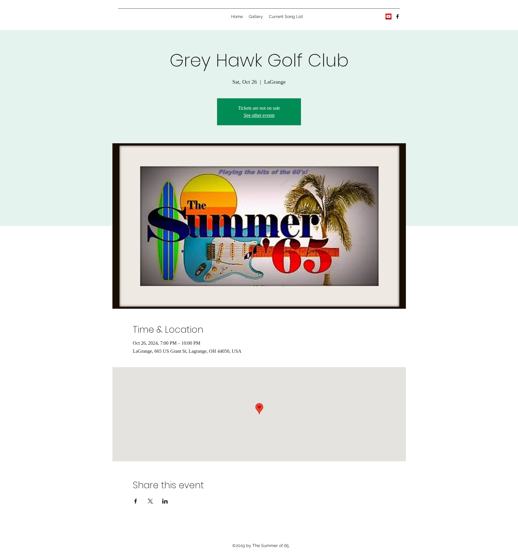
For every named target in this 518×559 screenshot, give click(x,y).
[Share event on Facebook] (135, 501)
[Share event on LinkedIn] (165, 501)
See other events (259, 115)
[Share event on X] (150, 501)
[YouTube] (388, 16)
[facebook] (397, 16)
